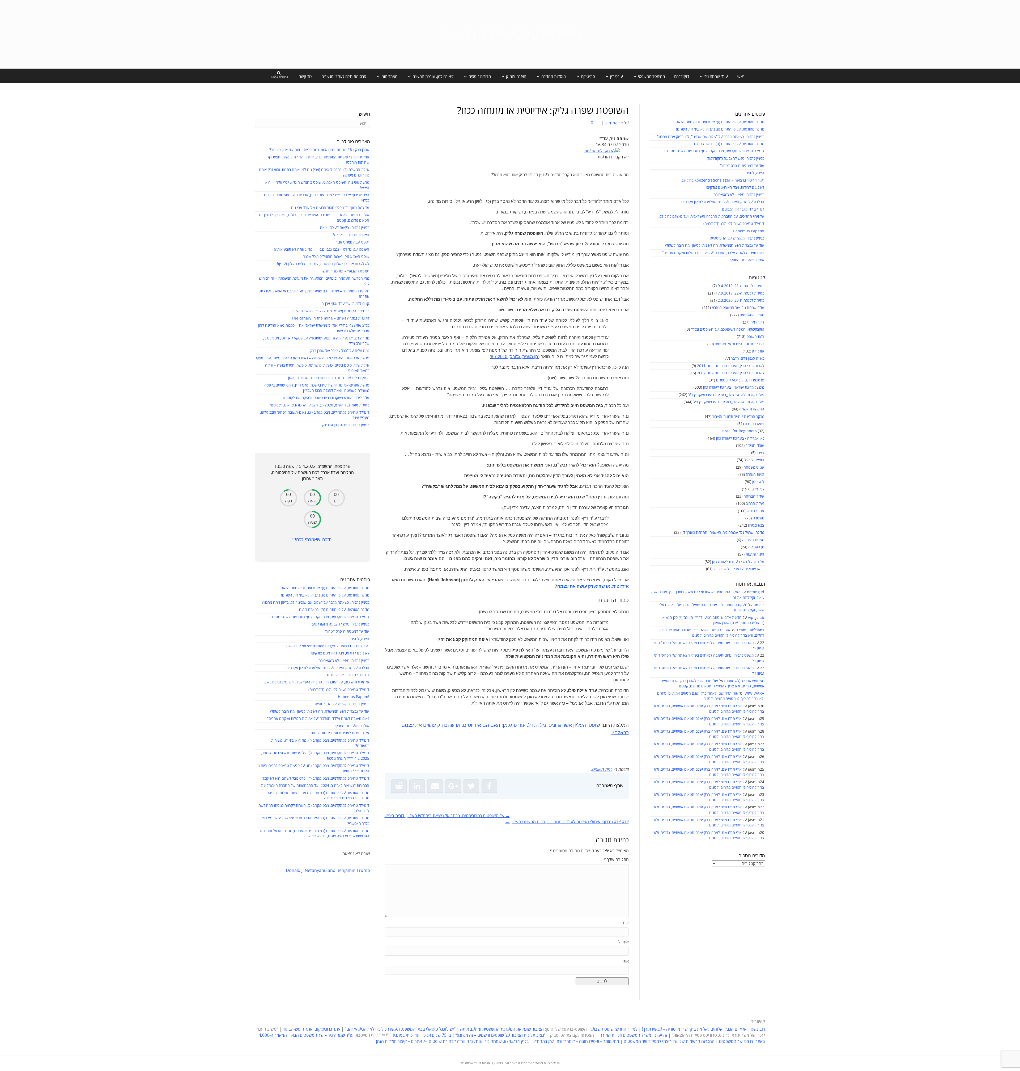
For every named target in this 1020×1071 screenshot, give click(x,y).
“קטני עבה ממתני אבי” (352, 242)
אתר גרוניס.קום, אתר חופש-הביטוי (311, 1029)
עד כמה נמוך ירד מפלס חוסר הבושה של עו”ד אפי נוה (330, 207)
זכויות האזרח (755, 474)
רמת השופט (755, 336)
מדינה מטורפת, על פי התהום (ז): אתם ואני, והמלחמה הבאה (720, 122)
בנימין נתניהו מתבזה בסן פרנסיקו (345, 425)
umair (759, 605)
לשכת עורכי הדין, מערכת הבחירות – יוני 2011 (730, 366)
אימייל (623, 942)
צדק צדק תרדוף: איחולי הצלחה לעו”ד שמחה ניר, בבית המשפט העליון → (567, 822)
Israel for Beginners (739, 431)
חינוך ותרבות (755, 554)
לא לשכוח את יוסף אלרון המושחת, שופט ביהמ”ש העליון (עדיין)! (323, 264)
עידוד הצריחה (753, 496)
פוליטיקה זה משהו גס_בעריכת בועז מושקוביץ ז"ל (728, 402)
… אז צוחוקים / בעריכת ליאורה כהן (738, 569)
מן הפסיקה (756, 547)
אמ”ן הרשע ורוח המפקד (746, 260)
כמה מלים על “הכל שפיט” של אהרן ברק (339, 350)
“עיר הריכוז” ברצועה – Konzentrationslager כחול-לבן (722, 180)
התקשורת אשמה (751, 409)
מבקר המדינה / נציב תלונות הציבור (738, 416)
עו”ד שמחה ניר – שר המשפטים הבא (322, 1035)
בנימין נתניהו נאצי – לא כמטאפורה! (738, 194)
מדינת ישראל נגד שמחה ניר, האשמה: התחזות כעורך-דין (723, 532)
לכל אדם (757, 489)
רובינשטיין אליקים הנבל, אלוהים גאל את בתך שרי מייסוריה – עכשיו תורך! (703, 1029)
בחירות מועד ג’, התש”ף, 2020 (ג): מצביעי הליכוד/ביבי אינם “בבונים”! (319, 405)
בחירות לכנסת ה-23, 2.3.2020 (741, 300)
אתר (625, 961)
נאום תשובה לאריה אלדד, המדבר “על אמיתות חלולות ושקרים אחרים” (713, 253)
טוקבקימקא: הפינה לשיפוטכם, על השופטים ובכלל (727, 329)
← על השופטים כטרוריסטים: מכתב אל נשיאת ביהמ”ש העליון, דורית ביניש (447, 815)
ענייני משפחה (753, 467)
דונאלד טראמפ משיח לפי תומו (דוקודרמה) (733, 223)
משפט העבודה (753, 540)
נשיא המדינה (754, 424)
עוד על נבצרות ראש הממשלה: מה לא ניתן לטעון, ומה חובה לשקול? (714, 245)
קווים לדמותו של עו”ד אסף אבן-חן (345, 303)
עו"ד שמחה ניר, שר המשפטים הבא (738, 307)
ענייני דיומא (755, 511)
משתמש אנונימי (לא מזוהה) (744, 681)
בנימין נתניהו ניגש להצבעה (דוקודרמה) (735, 158)
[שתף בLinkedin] (417, 786)
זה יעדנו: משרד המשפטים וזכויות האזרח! (632, 1035)
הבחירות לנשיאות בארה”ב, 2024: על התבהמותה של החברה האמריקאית (315, 785)
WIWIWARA (754, 693)
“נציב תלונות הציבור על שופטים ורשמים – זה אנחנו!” (501, 1035)
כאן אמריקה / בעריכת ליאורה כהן (740, 438)
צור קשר (305, 76)
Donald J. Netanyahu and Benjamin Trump (328, 870)
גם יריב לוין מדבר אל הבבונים (743, 209)
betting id (755, 592)
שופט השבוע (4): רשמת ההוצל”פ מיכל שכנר (336, 256)
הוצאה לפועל (754, 460)
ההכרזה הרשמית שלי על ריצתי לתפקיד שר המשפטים (669, 1041)
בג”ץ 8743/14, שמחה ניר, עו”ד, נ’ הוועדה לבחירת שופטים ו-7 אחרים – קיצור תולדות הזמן (452, 1041)
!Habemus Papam (748, 231)
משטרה (758, 518)
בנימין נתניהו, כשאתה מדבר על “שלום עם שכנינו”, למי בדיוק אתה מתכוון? (710, 137)
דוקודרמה (681, 76)
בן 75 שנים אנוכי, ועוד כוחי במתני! (422, 1035)
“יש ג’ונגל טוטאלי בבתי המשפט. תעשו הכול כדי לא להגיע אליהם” (400, 1029)
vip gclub (756, 617)
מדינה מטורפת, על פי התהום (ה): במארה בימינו (729, 144)
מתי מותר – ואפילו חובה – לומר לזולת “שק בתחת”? (576, 1041)
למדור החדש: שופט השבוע (614, 1029)
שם (626, 923)
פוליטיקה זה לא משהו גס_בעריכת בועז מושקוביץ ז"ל (726, 395)
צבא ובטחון (756, 525)
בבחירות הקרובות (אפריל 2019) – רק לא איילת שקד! (330, 311)
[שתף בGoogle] (453, 786)
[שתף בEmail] (435, 786)
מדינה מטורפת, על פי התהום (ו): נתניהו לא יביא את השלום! (720, 129)
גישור (760, 453)
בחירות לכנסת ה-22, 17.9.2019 (740, 293)
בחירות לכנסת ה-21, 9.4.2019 (741, 286)
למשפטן (758, 482)
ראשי (741, 76)
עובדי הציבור (755, 445)
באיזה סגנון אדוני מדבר (747, 358)
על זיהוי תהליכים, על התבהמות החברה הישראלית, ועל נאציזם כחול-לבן (711, 216)
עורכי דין (758, 351)
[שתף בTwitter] (471, 786)
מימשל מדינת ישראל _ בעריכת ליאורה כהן (733, 387)
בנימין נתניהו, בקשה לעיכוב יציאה (344, 227)
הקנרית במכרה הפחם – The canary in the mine (330, 318)
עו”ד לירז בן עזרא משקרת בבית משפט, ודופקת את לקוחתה (326, 398)
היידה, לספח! (754, 173)
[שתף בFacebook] (489, 786)
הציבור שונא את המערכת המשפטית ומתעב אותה (502, 1029)
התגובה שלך (616, 859)
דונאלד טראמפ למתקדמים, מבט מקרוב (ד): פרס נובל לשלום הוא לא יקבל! (315, 778)
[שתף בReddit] (399, 786)
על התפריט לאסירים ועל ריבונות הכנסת (340, 733)
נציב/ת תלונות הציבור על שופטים (739, 344)
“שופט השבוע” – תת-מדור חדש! (345, 271)
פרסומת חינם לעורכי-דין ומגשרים (740, 380)
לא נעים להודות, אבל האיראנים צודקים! (735, 187)
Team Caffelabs (750, 630)
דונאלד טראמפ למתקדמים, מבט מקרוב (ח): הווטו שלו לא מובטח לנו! (714, 151)
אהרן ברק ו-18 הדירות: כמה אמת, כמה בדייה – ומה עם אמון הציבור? (319, 150)
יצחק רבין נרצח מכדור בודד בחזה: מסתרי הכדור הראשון (328, 378)
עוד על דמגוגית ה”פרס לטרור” (742, 165)
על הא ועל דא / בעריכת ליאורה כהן (738, 562)
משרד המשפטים (752, 315)
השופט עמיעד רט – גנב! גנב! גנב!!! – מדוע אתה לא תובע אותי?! (321, 249)
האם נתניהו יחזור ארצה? (351, 235)
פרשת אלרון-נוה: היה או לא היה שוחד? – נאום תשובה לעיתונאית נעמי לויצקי (312, 358)
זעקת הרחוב (755, 503)
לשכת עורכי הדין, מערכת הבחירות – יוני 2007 (730, 373)
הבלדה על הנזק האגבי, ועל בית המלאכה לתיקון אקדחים (722, 202)
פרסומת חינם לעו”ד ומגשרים (343, 76)
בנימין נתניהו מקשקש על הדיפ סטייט (737, 238)
